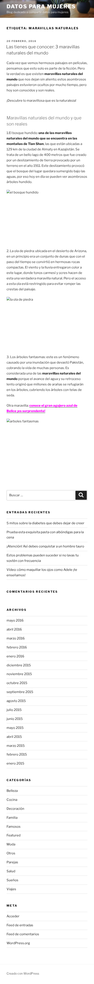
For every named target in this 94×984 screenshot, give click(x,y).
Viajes (11, 889)
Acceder (13, 916)
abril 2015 (14, 737)
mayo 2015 (15, 728)
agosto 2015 (16, 701)
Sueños (12, 880)
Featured (14, 835)
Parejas (12, 862)
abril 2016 (14, 629)
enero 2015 (15, 763)
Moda (11, 844)
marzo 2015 (16, 746)
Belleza (12, 791)
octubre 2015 (17, 683)
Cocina (12, 800)
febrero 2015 (17, 754)
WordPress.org (18, 943)
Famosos (14, 827)
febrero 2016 (17, 647)
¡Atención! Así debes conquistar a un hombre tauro (45, 546)
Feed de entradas (20, 925)
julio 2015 (14, 710)
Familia (12, 818)
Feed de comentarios (23, 934)
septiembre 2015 (20, 692)
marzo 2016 (16, 638)
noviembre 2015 (19, 674)
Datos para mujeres (41, 6)
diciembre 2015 (19, 665)
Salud (11, 871)
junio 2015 (15, 719)
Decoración (15, 809)
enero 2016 (15, 656)
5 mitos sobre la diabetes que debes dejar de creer (45, 523)
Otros (11, 853)
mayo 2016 (15, 620)
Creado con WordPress (23, 973)
